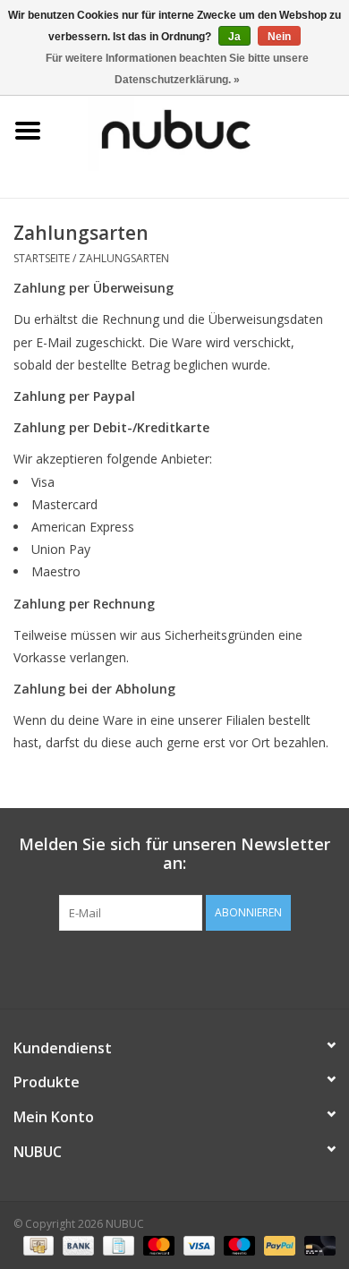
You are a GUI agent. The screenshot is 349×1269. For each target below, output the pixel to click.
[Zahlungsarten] (36, 1244)
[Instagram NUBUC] (206, 967)
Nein (279, 36)
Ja (234, 36)
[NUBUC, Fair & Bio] (202, 129)
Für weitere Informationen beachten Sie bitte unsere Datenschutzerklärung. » (177, 69)
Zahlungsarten (124, 258)
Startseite (41, 258)
